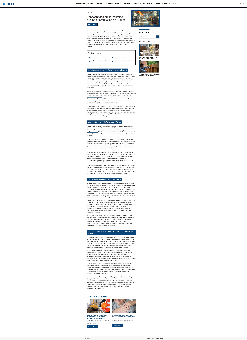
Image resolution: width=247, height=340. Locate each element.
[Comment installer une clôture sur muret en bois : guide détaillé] (149, 67)
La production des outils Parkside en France (99, 61)
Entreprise (92, 24)
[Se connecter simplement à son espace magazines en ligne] (149, 50)
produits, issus (110, 108)
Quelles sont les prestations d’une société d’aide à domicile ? (123, 316)
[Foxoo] (8, 3)
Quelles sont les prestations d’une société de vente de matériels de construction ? (97, 316)
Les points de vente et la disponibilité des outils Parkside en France (123, 61)
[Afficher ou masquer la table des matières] (117, 53)
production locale (92, 132)
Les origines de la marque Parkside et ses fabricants (99, 57)
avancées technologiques (94, 97)
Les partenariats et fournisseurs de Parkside (121, 57)
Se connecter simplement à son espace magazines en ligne (148, 58)
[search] (241, 3)
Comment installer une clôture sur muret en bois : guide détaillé (149, 75)
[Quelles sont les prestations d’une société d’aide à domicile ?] (124, 306)
